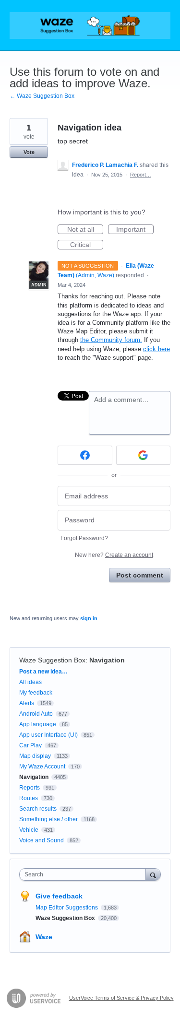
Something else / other (48, 819)
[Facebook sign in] (85, 455)
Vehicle (28, 829)
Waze (44, 937)
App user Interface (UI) (48, 735)
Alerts (26, 703)
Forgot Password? (84, 538)
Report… (140, 174)
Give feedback (59, 896)
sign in (88, 618)
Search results (38, 808)
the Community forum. (111, 339)
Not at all (85, 229)
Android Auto (36, 713)
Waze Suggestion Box (52, 660)
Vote (29, 152)
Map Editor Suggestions (67, 907)
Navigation (107, 660)
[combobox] (84, 874)
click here (156, 349)
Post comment (139, 575)
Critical (86, 245)
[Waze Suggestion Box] (90, 25)
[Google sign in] (143, 455)
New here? (114, 555)
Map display (35, 756)
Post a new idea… (43, 671)
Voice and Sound (41, 840)
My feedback (35, 692)
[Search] (153, 874)
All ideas (30, 682)
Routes (28, 798)
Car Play (30, 745)
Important (135, 229)
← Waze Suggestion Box (42, 96)
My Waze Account (42, 766)
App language (37, 724)
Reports (29, 787)
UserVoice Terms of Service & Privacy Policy (121, 998)
